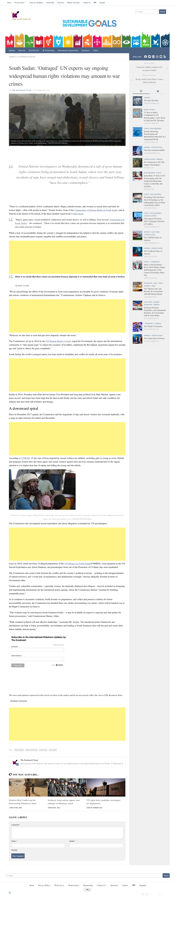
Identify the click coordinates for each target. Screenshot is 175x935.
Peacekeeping (155, 128)
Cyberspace (155, 262)
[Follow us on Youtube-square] (160, 56)
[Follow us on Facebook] (145, 56)
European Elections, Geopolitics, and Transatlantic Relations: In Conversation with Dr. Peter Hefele (155, 311)
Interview (21, 50)
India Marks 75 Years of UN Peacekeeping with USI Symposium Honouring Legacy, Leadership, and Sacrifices (154, 180)
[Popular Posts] (157, 91)
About (9, 2)
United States (156, 147)
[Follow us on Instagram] (157, 56)
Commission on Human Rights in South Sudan (96, 210)
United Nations (26, 56)
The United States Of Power (154, 338)
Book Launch (149, 110)
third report (78, 213)
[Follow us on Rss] (164, 56)
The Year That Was (151, 100)
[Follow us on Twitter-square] (149, 56)
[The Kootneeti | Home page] (22, 16)
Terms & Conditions (36, 2)
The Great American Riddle (154, 150)
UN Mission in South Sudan (78, 563)
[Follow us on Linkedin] (153, 56)
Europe (156, 302)
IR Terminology (49, 50)
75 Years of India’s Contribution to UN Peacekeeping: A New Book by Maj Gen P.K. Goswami (154, 116)
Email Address (16, 656)
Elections (155, 232)
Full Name (14, 646)
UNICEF (26, 458)
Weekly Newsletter (73, 2)
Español (102, 2)
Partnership (50, 2)
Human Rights (19, 750)
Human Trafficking (31, 750)
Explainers (86, 50)
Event (146, 128)
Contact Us (86, 2)
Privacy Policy (19, 2)
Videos (95, 50)
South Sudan (43, 750)
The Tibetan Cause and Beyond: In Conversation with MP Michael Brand (153, 291)
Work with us (73, 885)
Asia (155, 283)
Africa (13, 56)
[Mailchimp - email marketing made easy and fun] (57, 666)
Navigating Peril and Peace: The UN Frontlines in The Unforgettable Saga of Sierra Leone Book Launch (154, 201)
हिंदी (95, 2)
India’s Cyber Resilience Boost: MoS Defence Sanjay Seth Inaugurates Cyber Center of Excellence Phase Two (154, 269)
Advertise (60, 2)
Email (72, 841)
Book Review (34, 50)
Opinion (12, 50)
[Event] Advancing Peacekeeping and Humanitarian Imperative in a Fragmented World (155, 135)
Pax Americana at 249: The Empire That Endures (154, 163)
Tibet (153, 286)
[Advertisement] (67, 257)
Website (14, 850)
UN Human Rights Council (58, 341)
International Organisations (68, 50)
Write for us (59, 885)
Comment (15, 824)
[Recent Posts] (141, 91)
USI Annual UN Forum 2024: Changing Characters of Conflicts (154, 221)
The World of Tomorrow (153, 326)
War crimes (52, 750)
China (160, 283)
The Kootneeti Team (21, 90)
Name (14, 841)
